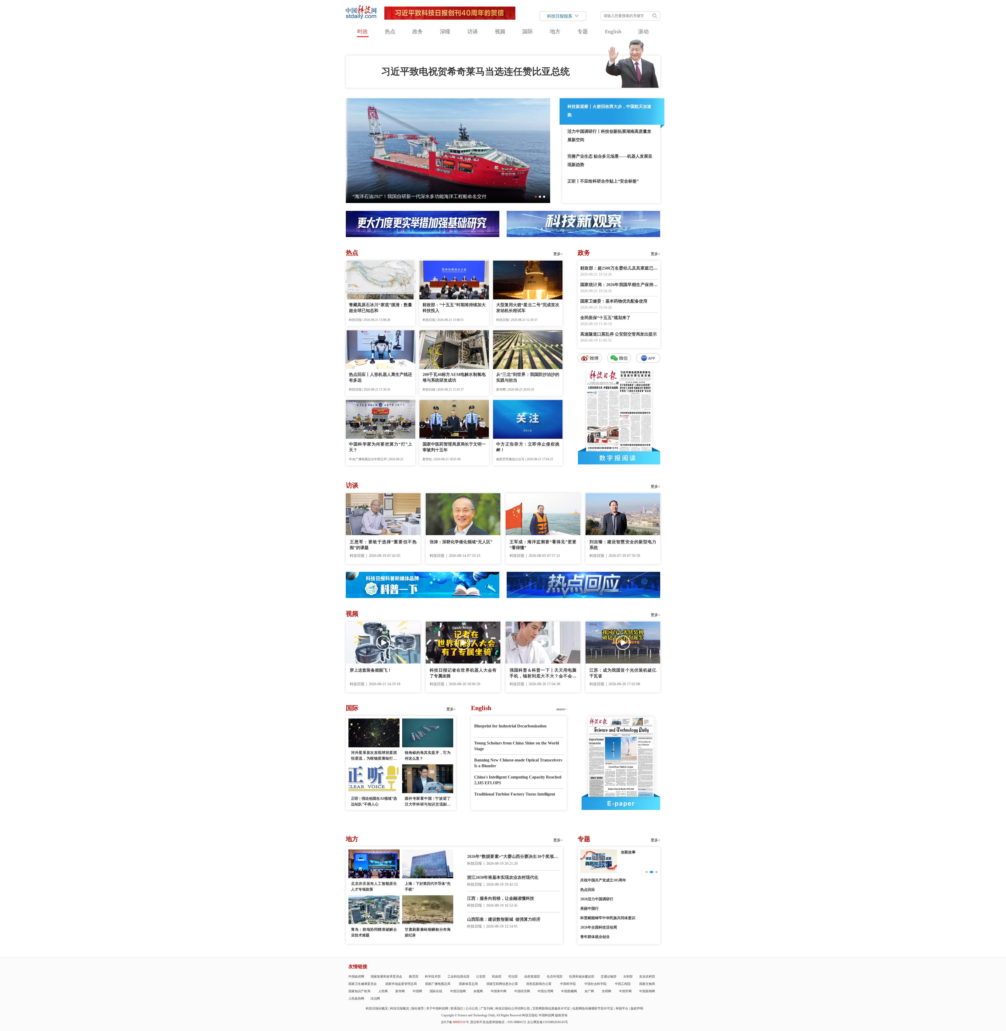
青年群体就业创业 (595, 937)
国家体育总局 (468, 984)
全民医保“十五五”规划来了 (605, 317)
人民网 (383, 991)
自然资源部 (532, 976)
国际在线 (436, 991)
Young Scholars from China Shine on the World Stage (516, 746)
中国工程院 (623, 984)
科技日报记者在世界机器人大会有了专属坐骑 (463, 673)
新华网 (400, 991)
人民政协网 (356, 998)
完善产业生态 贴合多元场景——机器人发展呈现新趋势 (609, 160)
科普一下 (628, 852)
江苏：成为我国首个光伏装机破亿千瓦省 (622, 673)
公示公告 (472, 1008)
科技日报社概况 (377, 1008)
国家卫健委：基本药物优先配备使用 (613, 301)
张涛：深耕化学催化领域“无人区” (461, 542)
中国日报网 (458, 991)
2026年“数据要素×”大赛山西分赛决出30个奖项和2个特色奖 (513, 857)
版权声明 (637, 1008)
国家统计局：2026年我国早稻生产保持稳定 (619, 285)
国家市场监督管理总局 (401, 984)
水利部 (628, 976)
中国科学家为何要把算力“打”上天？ (380, 447)
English (613, 31)
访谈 (472, 31)
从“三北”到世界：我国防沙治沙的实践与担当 (527, 377)
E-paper (621, 803)
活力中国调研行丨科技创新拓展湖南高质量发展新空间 (609, 135)
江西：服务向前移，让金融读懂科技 (500, 898)
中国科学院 (568, 984)
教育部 (413, 976)
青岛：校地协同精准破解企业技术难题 (374, 932)
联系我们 (457, 1008)
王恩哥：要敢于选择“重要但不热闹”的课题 (383, 545)
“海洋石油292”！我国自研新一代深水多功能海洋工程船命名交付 (418, 196)
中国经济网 (522, 991)
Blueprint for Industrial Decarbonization (510, 726)
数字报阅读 (619, 457)
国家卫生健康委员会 (362, 984)
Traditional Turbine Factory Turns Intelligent (514, 794)
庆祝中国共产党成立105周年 (603, 880)
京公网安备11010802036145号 (547, 1022)
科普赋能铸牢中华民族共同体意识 (607, 918)
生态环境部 (554, 976)
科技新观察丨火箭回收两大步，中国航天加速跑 (609, 110)
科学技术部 (433, 976)
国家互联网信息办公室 (502, 984)
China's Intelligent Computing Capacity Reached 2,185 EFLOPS (517, 780)
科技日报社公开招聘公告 (512, 1008)
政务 (417, 31)
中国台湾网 (545, 991)
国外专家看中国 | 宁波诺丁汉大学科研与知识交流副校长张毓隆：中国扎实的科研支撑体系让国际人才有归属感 (428, 802)
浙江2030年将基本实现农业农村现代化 (502, 877)
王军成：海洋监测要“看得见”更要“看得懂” (543, 545)
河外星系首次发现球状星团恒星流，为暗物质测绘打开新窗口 (374, 756)
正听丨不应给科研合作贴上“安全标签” (603, 181)
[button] (536, 197)
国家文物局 (647, 984)
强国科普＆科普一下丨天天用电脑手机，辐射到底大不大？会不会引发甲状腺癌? (543, 673)
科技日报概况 (399, 1008)
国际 (527, 31)
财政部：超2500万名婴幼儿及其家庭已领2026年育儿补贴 (619, 268)
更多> (558, 254)
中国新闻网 (647, 991)
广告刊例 (486, 1008)
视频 (500, 31)
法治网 (375, 998)
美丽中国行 (589, 909)
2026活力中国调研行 (596, 899)
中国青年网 (498, 991)
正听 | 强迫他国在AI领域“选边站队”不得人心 (374, 801)
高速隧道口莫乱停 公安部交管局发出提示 (618, 334)
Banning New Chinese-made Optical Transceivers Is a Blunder (518, 763)
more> (561, 709)
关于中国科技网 (437, 1008)
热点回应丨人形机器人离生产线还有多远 (380, 377)
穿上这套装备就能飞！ (371, 670)
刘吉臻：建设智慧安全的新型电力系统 (622, 545)
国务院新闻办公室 (538, 984)
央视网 (478, 991)
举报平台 (622, 1008)
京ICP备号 (455, 1022)
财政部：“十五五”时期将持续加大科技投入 (454, 308)
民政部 (496, 976)
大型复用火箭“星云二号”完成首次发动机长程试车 (527, 308)
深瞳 (445, 31)
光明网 (606, 991)
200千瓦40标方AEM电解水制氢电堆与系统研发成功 (454, 377)
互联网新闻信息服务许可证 (551, 1008)
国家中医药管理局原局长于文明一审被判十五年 (454, 447)
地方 (555, 31)
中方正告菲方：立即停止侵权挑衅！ (527, 447)
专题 (582, 31)
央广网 (589, 991)
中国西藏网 (569, 991)
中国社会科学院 (595, 984)
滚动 (643, 31)
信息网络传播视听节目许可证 (592, 1008)
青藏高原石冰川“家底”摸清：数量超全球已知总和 (380, 308)
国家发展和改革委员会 (386, 976)
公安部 (480, 976)
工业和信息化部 (458, 976)
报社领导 (417, 1008)
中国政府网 (356, 976)
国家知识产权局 (359, 991)
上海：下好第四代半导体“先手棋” (428, 886)
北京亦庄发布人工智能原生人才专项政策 (374, 886)
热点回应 (587, 890)
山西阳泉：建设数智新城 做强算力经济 (503, 919)
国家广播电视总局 (437, 984)
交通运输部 (608, 976)
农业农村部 (647, 976)
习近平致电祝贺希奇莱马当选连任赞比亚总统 (475, 71)
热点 (390, 31)
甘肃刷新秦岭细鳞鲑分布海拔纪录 (428, 932)
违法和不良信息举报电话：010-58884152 (498, 1022)
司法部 (513, 976)
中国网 (417, 991)
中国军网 (625, 991)
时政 (362, 31)
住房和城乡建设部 (581, 976)
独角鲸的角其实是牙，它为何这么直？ (428, 755)
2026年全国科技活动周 (598, 927)
